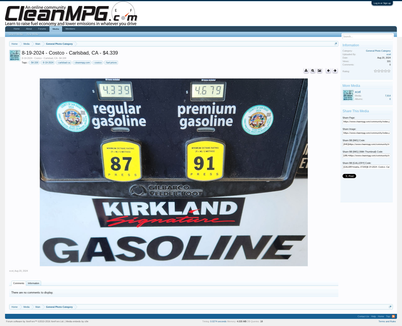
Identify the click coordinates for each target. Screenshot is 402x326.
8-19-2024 (48, 62)
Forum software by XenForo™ (35, 321)
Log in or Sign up (382, 3)
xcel (11, 271)
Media (56, 29)
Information (33, 283)
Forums (42, 28)
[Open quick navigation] (335, 43)
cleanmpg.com (82, 62)
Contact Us (363, 316)
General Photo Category (378, 51)
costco (98, 62)
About (29, 28)
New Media (32, 34)
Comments (18, 283)
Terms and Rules (387, 321)
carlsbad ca (64, 62)
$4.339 (34, 62)
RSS (393, 316)
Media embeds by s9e (77, 321)
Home (17, 28)
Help (373, 316)
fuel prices (111, 62)
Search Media (16, 34)
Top (388, 316)
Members (70, 28)
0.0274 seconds (218, 321)
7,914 (388, 95)
